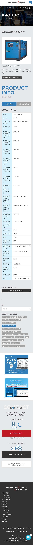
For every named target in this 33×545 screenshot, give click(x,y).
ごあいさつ (6, 508)
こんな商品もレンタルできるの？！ (13, 346)
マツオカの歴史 (7, 514)
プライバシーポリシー (15, 537)
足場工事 (4, 501)
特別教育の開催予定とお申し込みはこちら (18, 464)
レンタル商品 (18, 7)
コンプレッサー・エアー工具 (11, 328)
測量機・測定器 (22, 334)
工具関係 (17, 331)
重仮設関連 (6, 343)
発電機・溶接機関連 (27, 7)
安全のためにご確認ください (12, 77)
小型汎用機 (17, 320)
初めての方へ (6, 495)
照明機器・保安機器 (9, 334)
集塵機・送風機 (7, 331)
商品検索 (4, 543)
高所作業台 (22, 317)
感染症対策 (15, 343)
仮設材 (21, 340)
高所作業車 (13, 317)
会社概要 (5, 512)
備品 (27, 337)
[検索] (30, 309)
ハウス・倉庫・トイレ (9, 340)
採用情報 (4, 521)
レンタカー (19, 337)
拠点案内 (12, 543)
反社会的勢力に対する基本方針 (16, 538)
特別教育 (4, 519)
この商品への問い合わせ (16, 290)
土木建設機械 (7, 320)
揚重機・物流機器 (8, 337)
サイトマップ (15, 535)
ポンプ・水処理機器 (9, 322)
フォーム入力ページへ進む (16, 454)
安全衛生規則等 (7, 497)
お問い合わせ (20, 543)
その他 (5, 317)
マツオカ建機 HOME (9, 7)
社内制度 (5, 516)
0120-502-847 (16, 433)
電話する (29, 543)
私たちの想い (6, 510)
